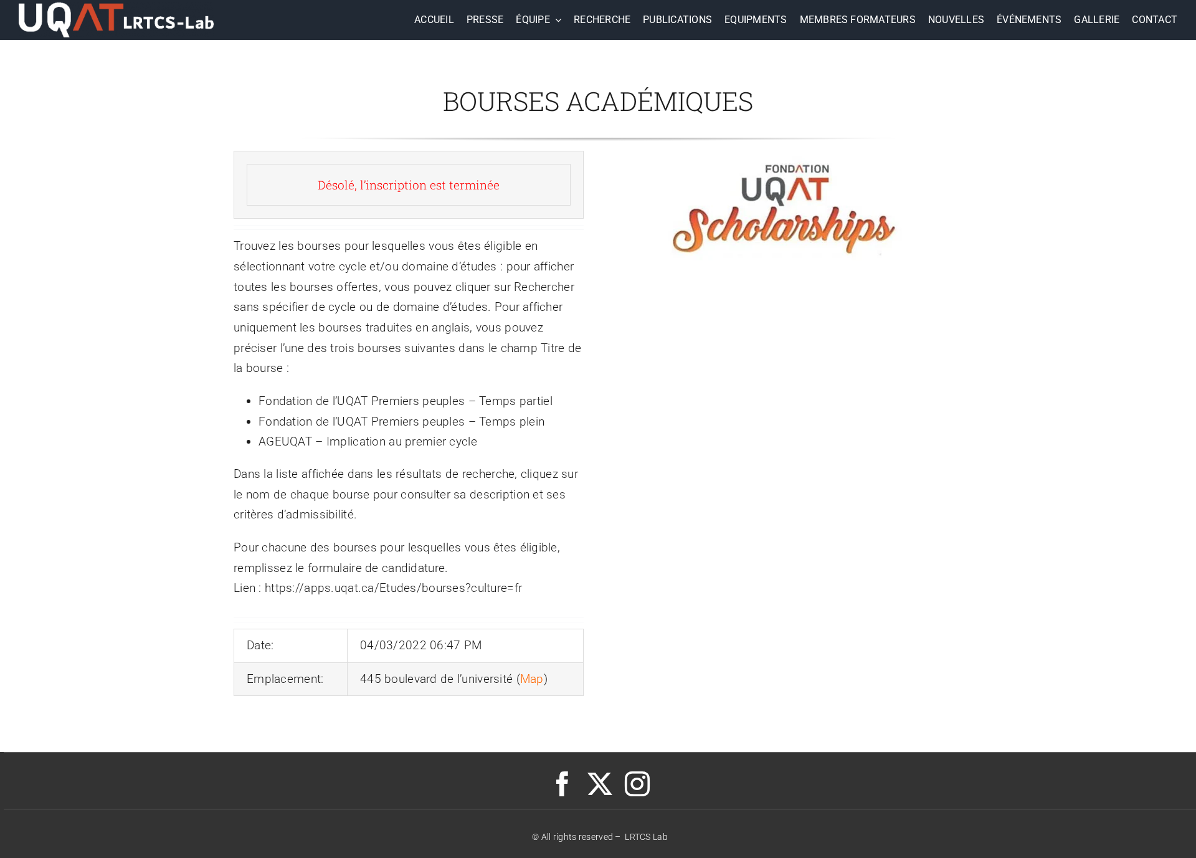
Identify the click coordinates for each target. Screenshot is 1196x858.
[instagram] (637, 783)
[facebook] (562, 783)
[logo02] (116, 8)
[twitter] (599, 783)
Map (532, 679)
